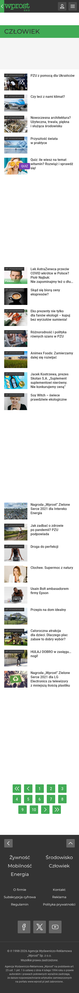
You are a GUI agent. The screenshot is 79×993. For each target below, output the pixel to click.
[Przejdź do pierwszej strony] (17, 788)
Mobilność (20, 866)
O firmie (19, 890)
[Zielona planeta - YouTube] (55, 927)
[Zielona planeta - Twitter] (39, 927)
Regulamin (19, 904)
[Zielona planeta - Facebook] (24, 927)
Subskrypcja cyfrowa (20, 897)
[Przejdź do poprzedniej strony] (28, 788)
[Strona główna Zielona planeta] (16, 6)
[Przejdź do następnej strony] (45, 809)
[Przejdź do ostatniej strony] (56, 809)
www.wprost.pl (36, 981)
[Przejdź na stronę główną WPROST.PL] (2, 6)
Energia (20, 874)
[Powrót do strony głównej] (8, 843)
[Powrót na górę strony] (70, 843)
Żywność (19, 857)
